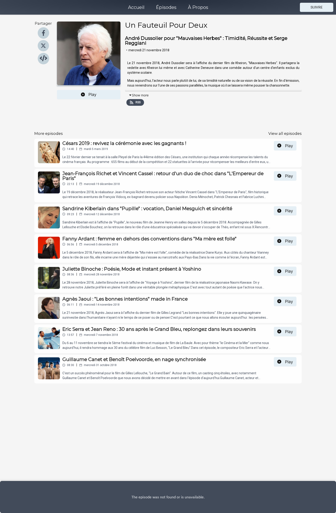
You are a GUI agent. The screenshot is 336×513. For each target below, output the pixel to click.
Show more (140, 95)
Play (92, 94)
